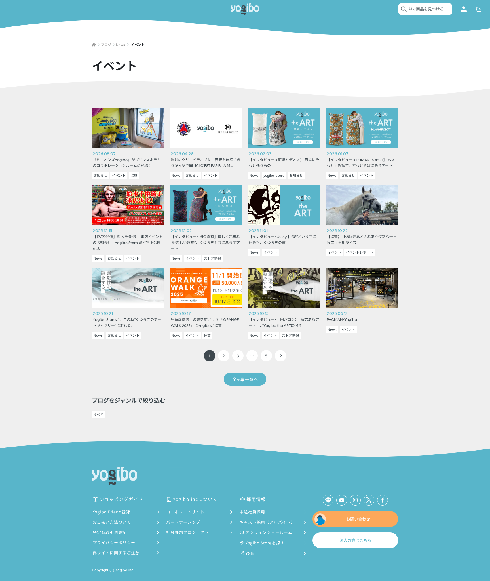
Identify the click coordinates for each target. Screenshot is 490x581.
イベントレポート (359, 252)
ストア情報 (212, 258)
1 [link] (209, 356)
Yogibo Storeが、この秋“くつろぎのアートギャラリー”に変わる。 (127, 323)
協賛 (133, 175)
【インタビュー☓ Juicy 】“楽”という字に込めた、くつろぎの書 (282, 240)
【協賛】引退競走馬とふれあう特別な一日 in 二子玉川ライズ (362, 240)
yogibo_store (273, 175)
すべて (99, 414)
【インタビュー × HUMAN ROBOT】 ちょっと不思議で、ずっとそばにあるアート (361, 163)
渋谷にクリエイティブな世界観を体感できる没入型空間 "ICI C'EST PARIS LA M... (205, 163)
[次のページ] (280, 355)
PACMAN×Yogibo (342, 320)
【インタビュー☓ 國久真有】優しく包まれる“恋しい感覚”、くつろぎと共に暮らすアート (205, 243)
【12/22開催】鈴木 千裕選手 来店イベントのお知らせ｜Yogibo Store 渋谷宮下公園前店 (128, 243)
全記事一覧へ (245, 379)
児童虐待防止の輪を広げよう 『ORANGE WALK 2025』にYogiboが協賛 (205, 323)
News (176, 175)
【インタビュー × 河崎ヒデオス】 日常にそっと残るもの (284, 163)
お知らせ (100, 175)
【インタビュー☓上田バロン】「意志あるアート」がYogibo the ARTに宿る (284, 323)
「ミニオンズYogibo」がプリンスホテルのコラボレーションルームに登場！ (127, 163)
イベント (119, 175)
